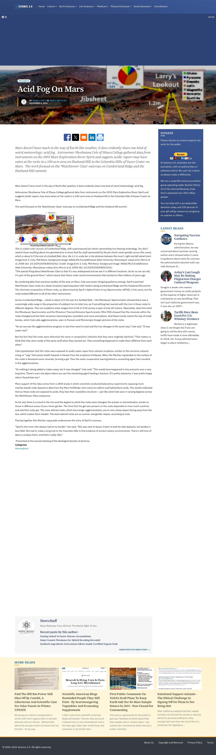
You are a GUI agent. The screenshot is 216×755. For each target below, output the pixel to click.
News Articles (58, 100)
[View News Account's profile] (23, 102)
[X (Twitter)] (6, 17)
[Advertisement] (108, 41)
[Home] (25, 6)
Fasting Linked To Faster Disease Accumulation (65, 636)
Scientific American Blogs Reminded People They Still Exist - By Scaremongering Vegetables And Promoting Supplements (81, 702)
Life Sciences (86, 6)
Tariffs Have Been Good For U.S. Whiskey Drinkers (186, 315)
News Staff (39, 100)
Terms (210, 742)
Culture (51, 6)
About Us (149, 742)
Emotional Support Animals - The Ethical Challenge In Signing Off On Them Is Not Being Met (177, 700)
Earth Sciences (67, 6)
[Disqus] (83, 491)
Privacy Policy (195, 742)
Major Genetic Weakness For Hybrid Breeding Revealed (70, 640)
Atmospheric (24, 81)
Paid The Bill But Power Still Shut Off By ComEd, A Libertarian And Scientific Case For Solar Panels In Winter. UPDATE (36, 702)
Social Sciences (142, 6)
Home (42, 6)
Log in (211, 17)
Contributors (161, 6)
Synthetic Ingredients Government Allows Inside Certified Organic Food (78, 643)
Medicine (102, 6)
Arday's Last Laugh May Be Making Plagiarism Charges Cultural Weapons (187, 277)
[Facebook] (3, 17)
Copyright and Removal (170, 742)
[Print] (100, 137)
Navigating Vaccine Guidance (187, 237)
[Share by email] (83, 137)
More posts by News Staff (133, 649)
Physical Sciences (120, 6)
